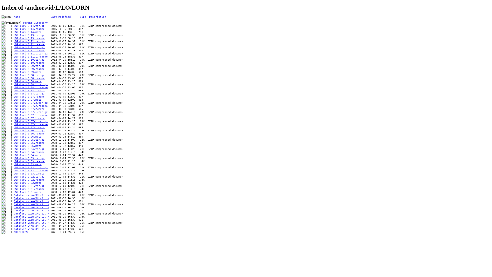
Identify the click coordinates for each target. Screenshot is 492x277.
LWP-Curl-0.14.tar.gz (29, 25)
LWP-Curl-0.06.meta (28, 136)
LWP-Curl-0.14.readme (29, 29)
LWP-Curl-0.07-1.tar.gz (31, 121)
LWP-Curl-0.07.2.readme (31, 105)
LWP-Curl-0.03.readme (29, 161)
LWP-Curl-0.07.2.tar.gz (31, 102)
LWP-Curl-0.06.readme (29, 133)
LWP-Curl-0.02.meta (28, 182)
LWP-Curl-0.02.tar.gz (29, 176)
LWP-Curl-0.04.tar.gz (29, 149)
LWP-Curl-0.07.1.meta (29, 118)
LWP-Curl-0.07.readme (29, 96)
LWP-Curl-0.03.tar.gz (29, 158)
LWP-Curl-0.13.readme (29, 38)
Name (17, 16)
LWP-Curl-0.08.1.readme (31, 87)
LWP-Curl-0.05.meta (28, 145)
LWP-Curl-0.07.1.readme (31, 115)
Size (83, 16)
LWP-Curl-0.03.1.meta (29, 173)
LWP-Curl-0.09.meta (28, 72)
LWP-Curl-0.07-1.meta (29, 127)
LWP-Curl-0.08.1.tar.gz (31, 84)
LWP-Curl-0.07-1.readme (31, 124)
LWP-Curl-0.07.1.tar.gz (31, 112)
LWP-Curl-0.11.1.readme (31, 56)
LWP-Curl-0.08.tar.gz (29, 75)
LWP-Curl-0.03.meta (28, 164)
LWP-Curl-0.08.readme (29, 78)
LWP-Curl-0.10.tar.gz (29, 59)
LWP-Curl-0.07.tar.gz (29, 93)
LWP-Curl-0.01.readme (29, 189)
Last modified (61, 16)
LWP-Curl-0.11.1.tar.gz (31, 53)
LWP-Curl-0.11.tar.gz (29, 47)
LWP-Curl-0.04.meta (28, 155)
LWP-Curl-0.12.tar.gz (29, 41)
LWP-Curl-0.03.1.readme (31, 170)
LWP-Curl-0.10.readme (29, 62)
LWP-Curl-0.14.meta (28, 32)
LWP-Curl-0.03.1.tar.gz (31, 167)
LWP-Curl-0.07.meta (28, 99)
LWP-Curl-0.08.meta (28, 81)
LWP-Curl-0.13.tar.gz (29, 35)
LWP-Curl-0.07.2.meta (29, 109)
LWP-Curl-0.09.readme (29, 69)
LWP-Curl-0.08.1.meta (29, 90)
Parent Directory (35, 22)
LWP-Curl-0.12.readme (29, 44)
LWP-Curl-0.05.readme (29, 142)
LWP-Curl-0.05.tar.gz (29, 139)
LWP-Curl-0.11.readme (29, 50)
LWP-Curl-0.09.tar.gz (29, 65)
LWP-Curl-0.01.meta (28, 192)
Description (97, 16)
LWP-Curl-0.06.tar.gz (29, 130)
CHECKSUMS (21, 232)
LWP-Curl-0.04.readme (29, 152)
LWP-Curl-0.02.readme (29, 179)
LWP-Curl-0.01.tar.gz (29, 185)
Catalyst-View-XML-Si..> (31, 195)
